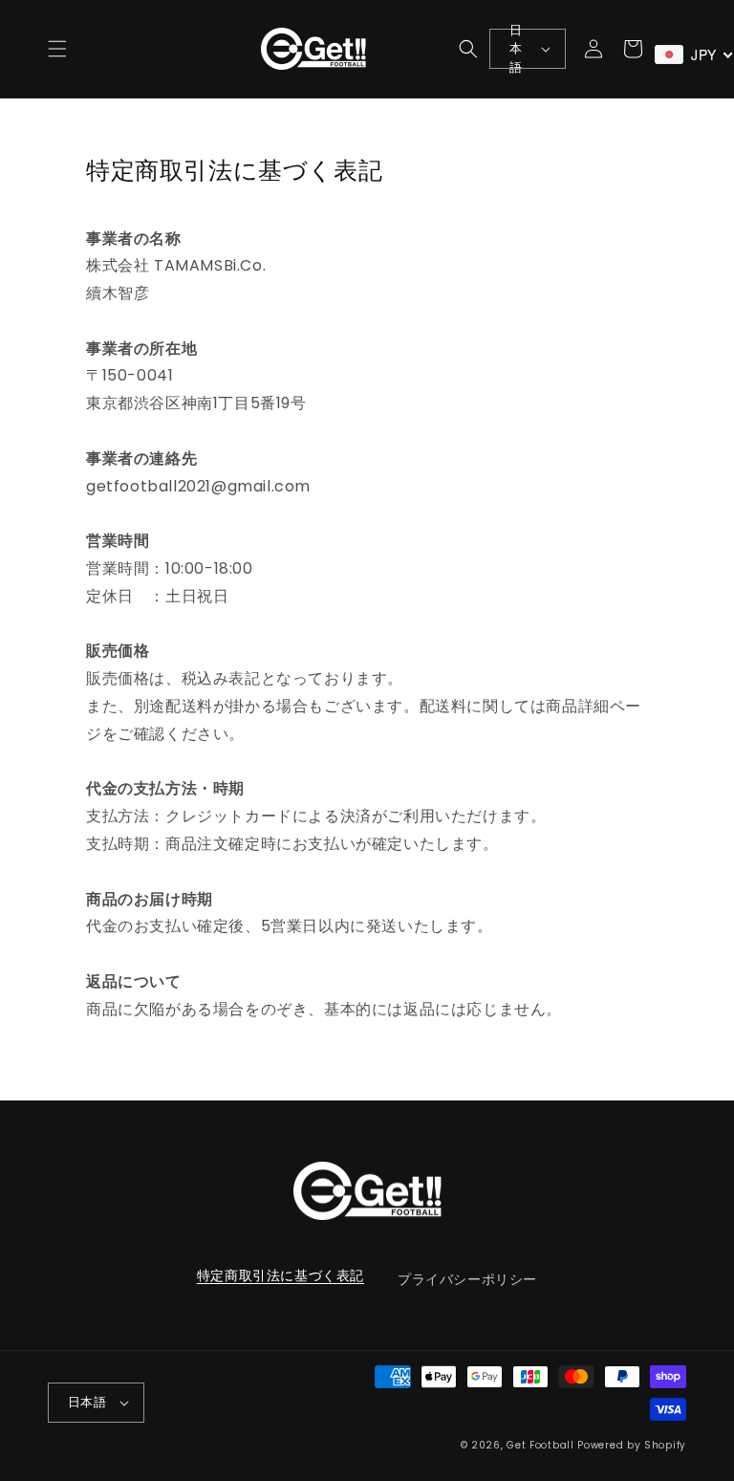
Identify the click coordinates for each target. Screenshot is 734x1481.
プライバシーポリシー (467, 1279)
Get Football (540, 1445)
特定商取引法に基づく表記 (280, 1275)
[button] (57, 49)
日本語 (515, 49)
